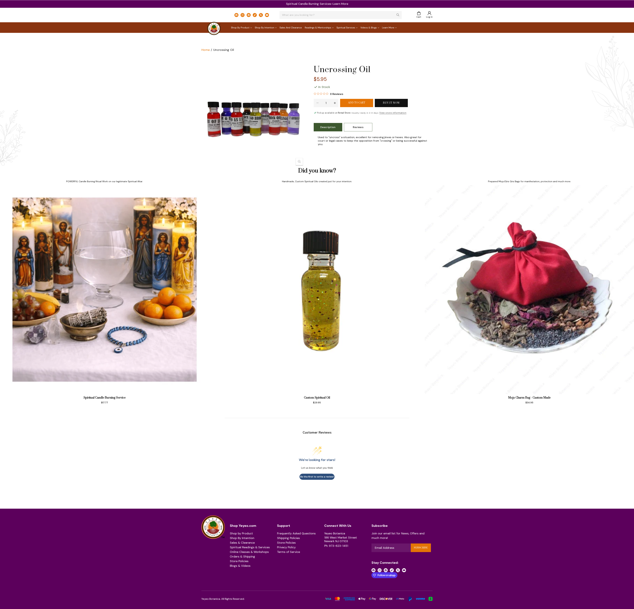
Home (205, 50)
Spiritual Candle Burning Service (105, 398)
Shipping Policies (288, 538)
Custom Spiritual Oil (317, 398)
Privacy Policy (286, 547)
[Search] (398, 14)
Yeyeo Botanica (334, 533)
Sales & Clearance (242, 543)
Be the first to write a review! (317, 476)
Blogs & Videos (240, 566)
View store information (392, 112)
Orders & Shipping (242, 556)
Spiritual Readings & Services (250, 547)
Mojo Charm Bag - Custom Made (529, 398)
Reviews (358, 127)
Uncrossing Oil (223, 50)
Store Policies (239, 561)
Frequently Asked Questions (296, 533)
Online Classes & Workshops (249, 552)
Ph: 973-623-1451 (336, 546)
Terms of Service (288, 552)
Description (328, 127)
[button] (418, 15)
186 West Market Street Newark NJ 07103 (340, 539)
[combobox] (341, 15)
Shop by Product (241, 533)
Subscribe (421, 547)
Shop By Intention (242, 538)
